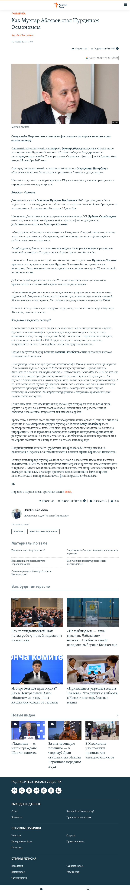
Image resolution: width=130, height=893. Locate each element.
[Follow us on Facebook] (29, 791)
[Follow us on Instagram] (22, 791)
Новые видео (23, 715)
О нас (14, 811)
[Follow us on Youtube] (14, 791)
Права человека (75, 842)
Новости (16, 836)
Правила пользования (78, 817)
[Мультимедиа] (41, 889)
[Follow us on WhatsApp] (44, 791)
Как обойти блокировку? (80, 811)
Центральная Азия (21, 842)
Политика (18, 13)
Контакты (17, 817)
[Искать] (88, 889)
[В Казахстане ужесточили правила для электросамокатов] (102, 730)
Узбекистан (73, 872)
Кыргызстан (18, 872)
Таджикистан (19, 878)
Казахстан (17, 866)
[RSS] (58, 791)
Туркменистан (74, 866)
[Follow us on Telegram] (36, 791)
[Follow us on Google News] (51, 791)
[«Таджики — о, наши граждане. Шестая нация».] (28, 730)
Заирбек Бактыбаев (22, 35)
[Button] (79, 49)
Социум (70, 836)
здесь (68, 492)
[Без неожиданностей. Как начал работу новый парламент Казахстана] (37, 612)
